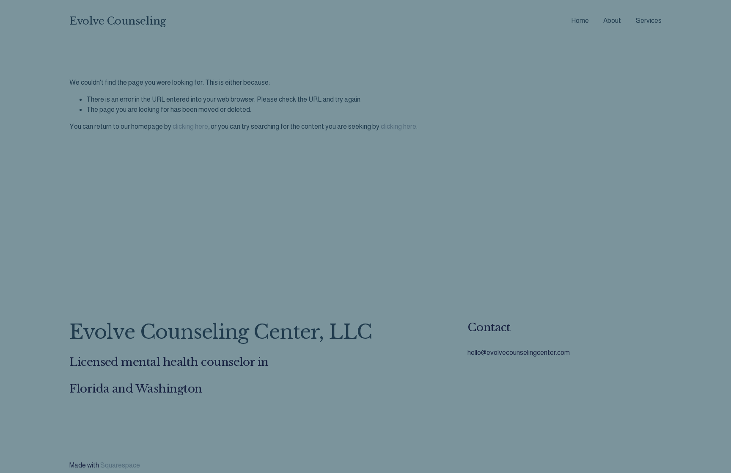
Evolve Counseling (117, 21)
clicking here (190, 126)
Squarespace (120, 465)
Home (580, 20)
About (612, 20)
